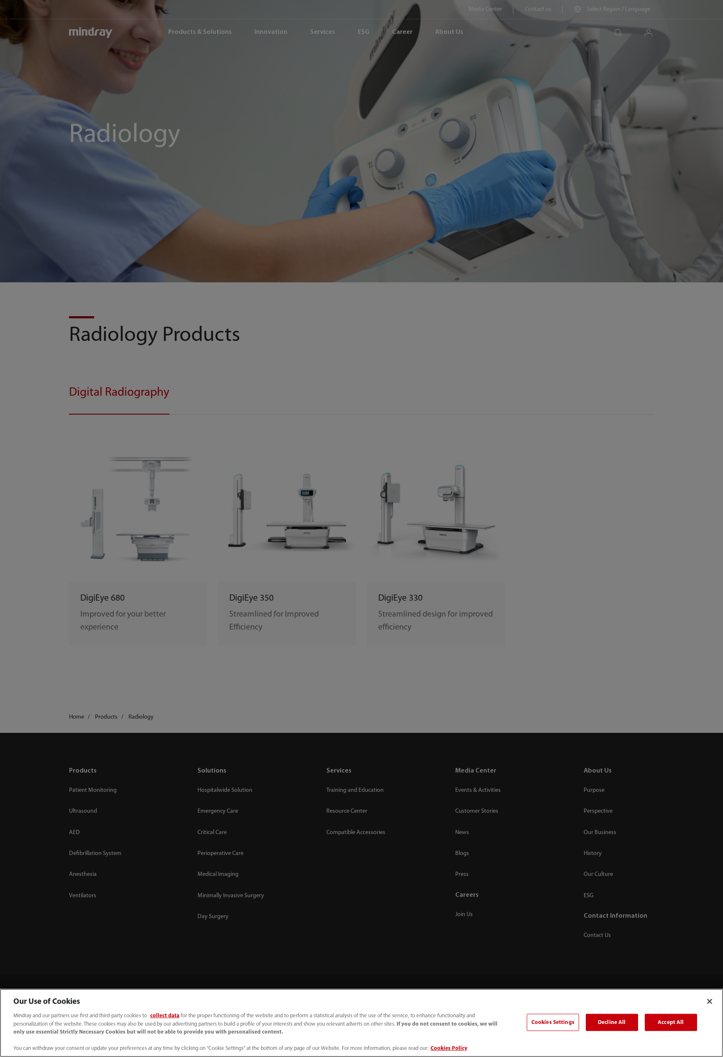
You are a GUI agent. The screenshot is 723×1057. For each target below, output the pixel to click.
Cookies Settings (552, 1022)
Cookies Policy (449, 1048)
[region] (361, 1023)
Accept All (671, 1022)
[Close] (709, 1001)
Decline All (612, 1022)
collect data (164, 1016)
